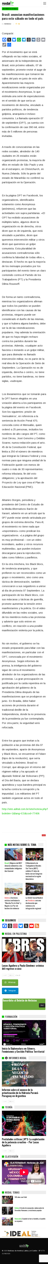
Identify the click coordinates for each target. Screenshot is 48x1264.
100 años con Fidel (21, 1197)
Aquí (42, 1005)
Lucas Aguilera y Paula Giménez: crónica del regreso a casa (23, 966)
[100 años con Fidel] (7, 1200)
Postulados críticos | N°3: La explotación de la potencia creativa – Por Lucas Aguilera (23, 1142)
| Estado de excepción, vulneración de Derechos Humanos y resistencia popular (29, 1209)
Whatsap (11, 982)
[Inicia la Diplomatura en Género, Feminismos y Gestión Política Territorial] (24, 1032)
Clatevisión (11, 1156)
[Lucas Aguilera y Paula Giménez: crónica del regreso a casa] (24, 949)
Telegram (12, 991)
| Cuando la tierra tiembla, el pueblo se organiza (30, 1219)
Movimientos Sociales (10, 9)
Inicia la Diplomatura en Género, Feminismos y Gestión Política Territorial (23, 1049)
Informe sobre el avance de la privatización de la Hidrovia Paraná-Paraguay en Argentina (20, 1093)
